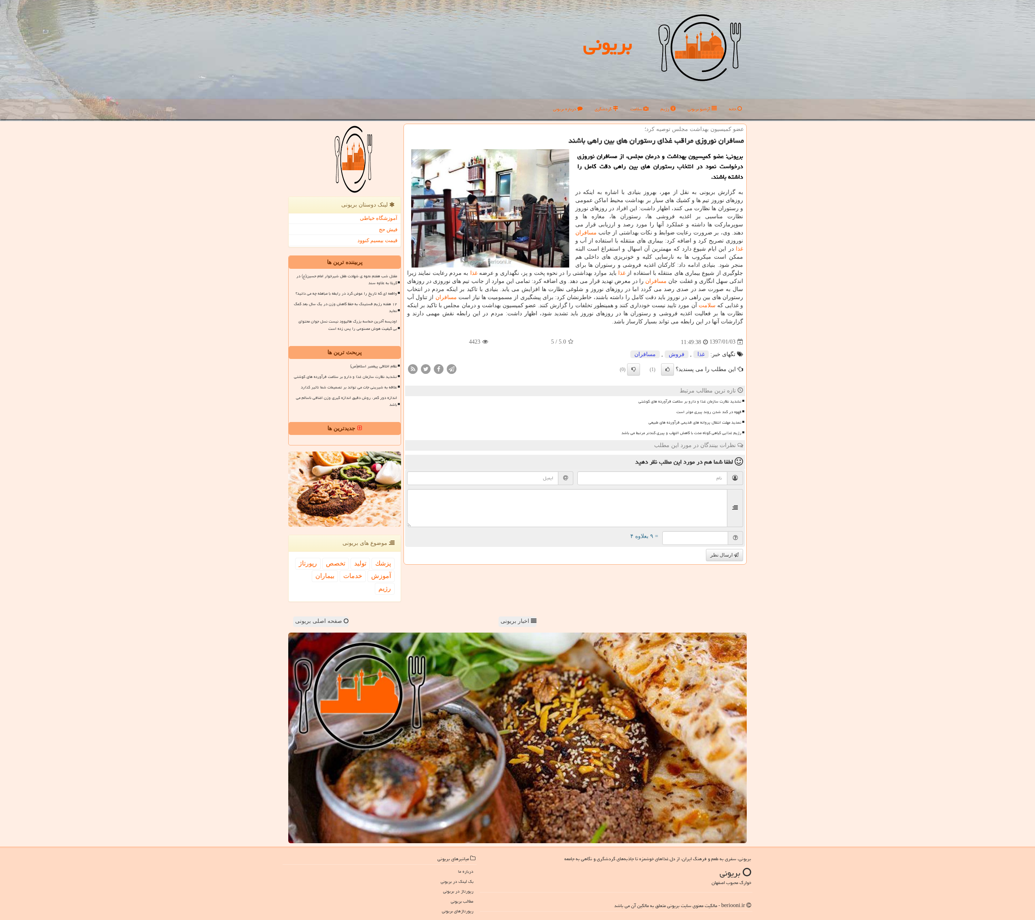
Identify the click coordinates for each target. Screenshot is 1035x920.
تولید (360, 563)
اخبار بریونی (516, 621)
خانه (733, 109)
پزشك (383, 563)
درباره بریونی (565, 109)
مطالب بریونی (462, 901)
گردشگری (604, 109)
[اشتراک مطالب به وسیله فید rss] (412, 368)
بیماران (324, 575)
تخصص (335, 563)
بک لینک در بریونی (457, 881)
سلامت (636, 109)
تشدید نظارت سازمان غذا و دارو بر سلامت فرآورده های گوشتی (689, 401)
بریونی (607, 44)
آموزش (381, 575)
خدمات (352, 575)
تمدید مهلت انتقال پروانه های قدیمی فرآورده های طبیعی (694, 422)
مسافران (586, 233)
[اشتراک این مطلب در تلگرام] (451, 368)
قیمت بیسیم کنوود (377, 240)
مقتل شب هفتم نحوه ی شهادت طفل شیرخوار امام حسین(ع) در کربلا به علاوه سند (346, 279)
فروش (676, 354)
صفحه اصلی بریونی (319, 621)
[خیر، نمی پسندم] (633, 369)
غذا (739, 249)
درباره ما (465, 871)
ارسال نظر (722, 555)
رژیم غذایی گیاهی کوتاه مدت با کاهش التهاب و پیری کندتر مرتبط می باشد (681, 433)
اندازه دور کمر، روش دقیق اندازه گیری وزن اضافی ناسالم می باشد (346, 401)
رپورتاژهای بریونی (457, 911)
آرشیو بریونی (700, 109)
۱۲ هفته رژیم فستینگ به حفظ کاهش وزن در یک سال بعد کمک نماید (345, 307)
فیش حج (388, 229)
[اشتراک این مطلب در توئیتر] (425, 368)
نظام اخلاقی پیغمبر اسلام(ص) (373, 366)
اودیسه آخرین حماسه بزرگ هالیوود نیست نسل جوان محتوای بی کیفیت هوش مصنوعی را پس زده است (347, 324)
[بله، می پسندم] (667, 369)
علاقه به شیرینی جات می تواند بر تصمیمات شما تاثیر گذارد (349, 387)
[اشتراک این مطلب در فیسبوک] (438, 368)
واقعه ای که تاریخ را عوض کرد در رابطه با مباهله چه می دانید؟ (346, 293)
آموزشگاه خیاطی (378, 218)
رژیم (665, 109)
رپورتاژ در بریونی (458, 891)
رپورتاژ (308, 563)
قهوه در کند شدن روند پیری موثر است (708, 412)
